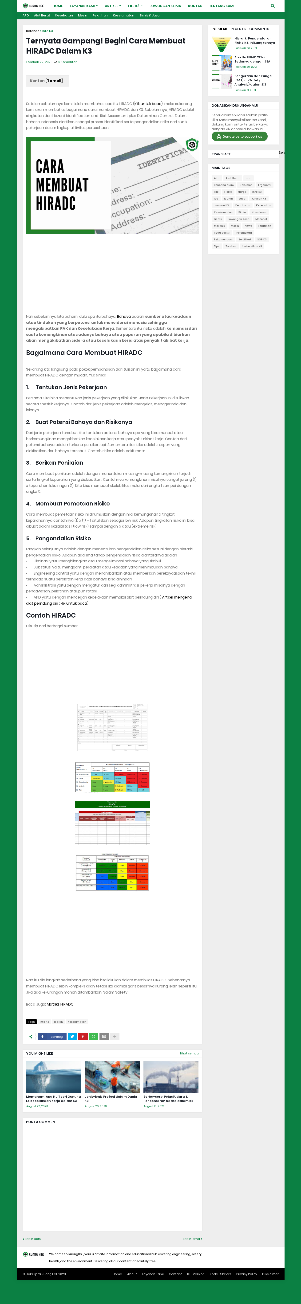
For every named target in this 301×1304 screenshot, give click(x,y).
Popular (219, 29)
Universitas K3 (252, 246)
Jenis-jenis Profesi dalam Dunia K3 (111, 1099)
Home (117, 1274)
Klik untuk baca (148, 103)
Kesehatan (64, 15)
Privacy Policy (246, 1274)
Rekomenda (244, 233)
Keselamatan (123, 15)
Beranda (33, 31)
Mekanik (219, 226)
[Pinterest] (83, 1036)
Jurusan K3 (258, 198)
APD (26, 15)
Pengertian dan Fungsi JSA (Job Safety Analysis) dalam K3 (253, 80)
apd (248, 178)
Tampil (54, 80)
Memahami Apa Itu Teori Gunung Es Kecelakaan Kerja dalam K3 (53, 1099)
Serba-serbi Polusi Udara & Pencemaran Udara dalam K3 (168, 1099)
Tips (217, 246)
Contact (175, 1274)
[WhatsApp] (93, 1036)
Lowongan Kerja (239, 219)
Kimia (242, 212)
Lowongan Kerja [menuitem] (165, 6)
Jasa (242, 198)
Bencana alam (224, 185)
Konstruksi (259, 212)
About (132, 1274)
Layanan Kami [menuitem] (82, 6)
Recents (238, 29)
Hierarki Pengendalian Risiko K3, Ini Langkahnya (254, 40)
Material (261, 219)
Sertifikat (244, 239)
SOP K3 (262, 239)
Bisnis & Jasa (149, 15)
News (248, 226)
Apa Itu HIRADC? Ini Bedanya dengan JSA (252, 59)
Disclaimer (270, 1274)
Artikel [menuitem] (111, 6)
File (216, 192)
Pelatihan (100, 15)
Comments (259, 29)
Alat (217, 178)
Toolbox (231, 246)
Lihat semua (189, 1053)
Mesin (82, 15)
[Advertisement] (112, 269)
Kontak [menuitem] (195, 6)
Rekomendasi (223, 239)
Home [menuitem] (58, 6)
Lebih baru (33, 1239)
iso (216, 198)
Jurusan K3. (222, 205)
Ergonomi (264, 185)
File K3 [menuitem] (133, 6)
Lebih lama (191, 1239)
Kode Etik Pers (220, 1274)
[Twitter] (72, 1036)
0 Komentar (67, 62)
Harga (242, 192)
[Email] (104, 1036)
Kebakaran (242, 205)
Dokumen (246, 185)
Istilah (58, 1022)
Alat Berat (42, 15)
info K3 (47, 31)
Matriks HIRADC (60, 1004)
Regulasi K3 (222, 233)
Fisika (228, 192)
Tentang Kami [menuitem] (221, 6)
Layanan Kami (153, 1274)
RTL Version (196, 1274)
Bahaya (124, 316)
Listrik (218, 219)
